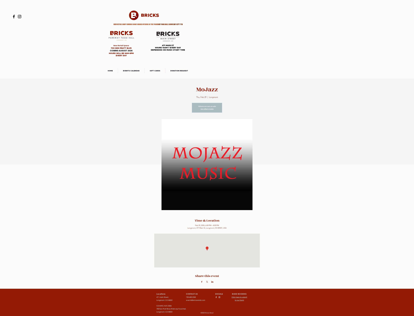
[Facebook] (14, 16)
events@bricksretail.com (195, 300)
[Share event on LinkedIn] (212, 282)
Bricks (150, 15)
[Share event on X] (207, 282)
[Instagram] (19, 16)
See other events (207, 109)
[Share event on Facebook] (202, 282)
